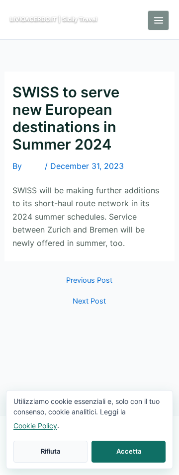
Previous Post (89, 280)
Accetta (128, 451)
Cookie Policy (35, 425)
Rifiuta (50, 451)
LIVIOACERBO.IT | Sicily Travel (53, 19)
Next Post (89, 301)
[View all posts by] (33, 167)
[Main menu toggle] (158, 20)
